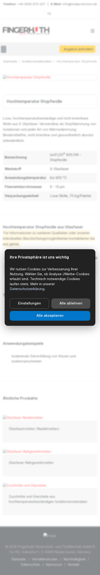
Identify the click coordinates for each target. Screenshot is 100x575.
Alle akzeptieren (50, 315)
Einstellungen (29, 303)
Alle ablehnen (71, 303)
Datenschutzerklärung (27, 289)
